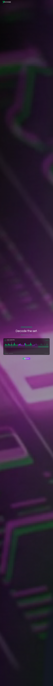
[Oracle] (47, 2)
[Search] (44, 2)
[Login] (41, 2)
